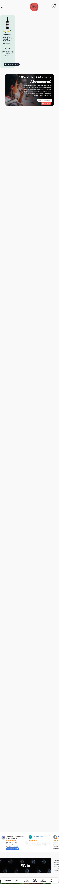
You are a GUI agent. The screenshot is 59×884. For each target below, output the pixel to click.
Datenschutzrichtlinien (45, 95)
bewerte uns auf (12, 848)
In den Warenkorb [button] (12, 64)
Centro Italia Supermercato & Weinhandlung (15, 837)
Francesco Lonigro (38, 836)
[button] (55, 880)
